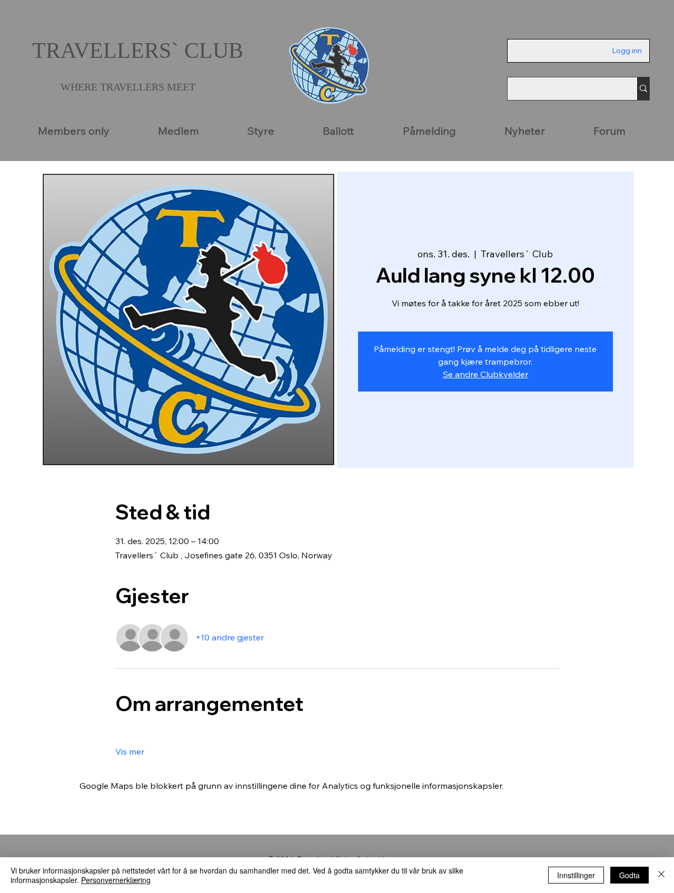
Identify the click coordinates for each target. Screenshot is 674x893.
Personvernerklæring (116, 880)
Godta (629, 875)
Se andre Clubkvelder (485, 374)
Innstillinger (576, 875)
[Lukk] (661, 875)
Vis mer (129, 751)
